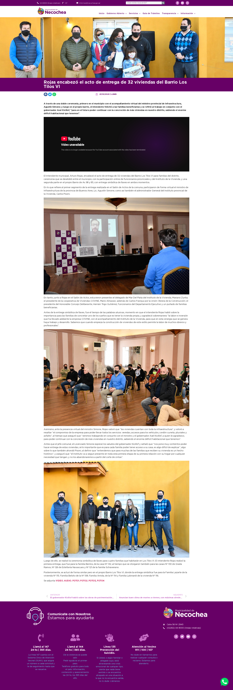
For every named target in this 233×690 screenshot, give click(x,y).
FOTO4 (100, 581)
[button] (46, 94)
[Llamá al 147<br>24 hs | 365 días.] (41, 638)
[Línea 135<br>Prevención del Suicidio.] (109, 638)
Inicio (101, 13)
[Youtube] (182, 3)
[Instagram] (187, 3)
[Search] (163, 2)
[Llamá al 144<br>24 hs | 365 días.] (75, 638)
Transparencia (169, 13)
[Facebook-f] (177, 3)
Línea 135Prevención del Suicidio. (109, 650)
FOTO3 (92, 581)
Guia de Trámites (151, 13)
